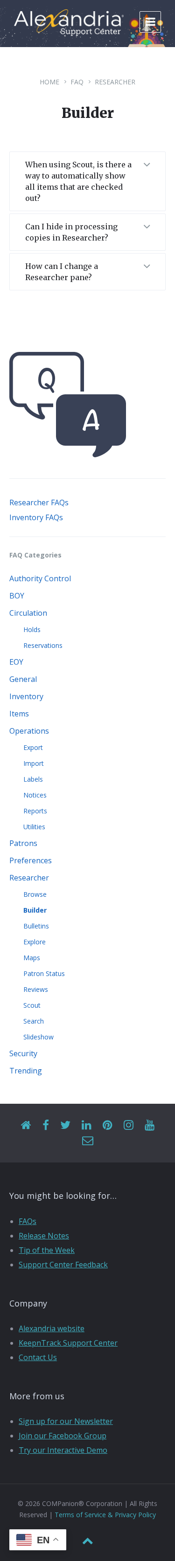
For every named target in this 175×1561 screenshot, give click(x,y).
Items (19, 713)
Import (33, 763)
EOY (16, 662)
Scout (32, 1005)
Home (49, 81)
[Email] (87, 1140)
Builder (35, 910)
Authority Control (40, 578)
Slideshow (38, 1036)
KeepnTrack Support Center (68, 1343)
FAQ (77, 81)
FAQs (27, 1221)
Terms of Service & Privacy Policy (105, 1514)
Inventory (26, 696)
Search (33, 1021)
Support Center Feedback (63, 1264)
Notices (35, 795)
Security (23, 1053)
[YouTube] (149, 1125)
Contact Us (38, 1357)
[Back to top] (87, 1540)
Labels (33, 779)
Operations (29, 731)
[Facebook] (45, 1125)
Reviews (35, 989)
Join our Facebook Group (62, 1435)
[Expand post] (147, 165)
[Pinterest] (107, 1125)
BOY (16, 596)
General (23, 679)
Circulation (28, 613)
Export (33, 747)
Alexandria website (51, 1328)
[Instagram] (128, 1125)
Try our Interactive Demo (63, 1450)
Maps (31, 957)
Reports (35, 810)
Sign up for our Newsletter (66, 1421)
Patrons (23, 843)
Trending (25, 1071)
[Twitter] (65, 1125)
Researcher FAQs (39, 502)
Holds (32, 629)
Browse (35, 894)
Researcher (115, 81)
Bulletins (36, 925)
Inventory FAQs (36, 517)
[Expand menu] (150, 22)
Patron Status (44, 973)
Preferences (30, 860)
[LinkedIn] (86, 1125)
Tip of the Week (47, 1250)
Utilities (34, 826)
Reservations (43, 645)
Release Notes (44, 1236)
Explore (34, 941)
